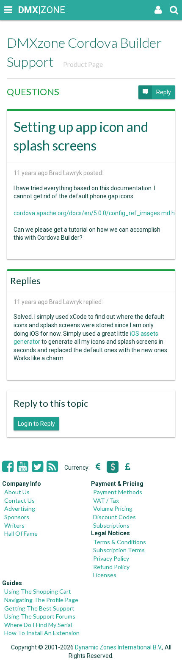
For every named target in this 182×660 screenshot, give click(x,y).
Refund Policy (111, 566)
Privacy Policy (111, 558)
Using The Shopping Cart (37, 591)
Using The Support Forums (39, 616)
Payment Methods (117, 492)
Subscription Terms (119, 549)
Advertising (19, 508)
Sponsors (16, 516)
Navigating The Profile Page (41, 599)
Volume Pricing (112, 508)
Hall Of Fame (21, 533)
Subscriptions (111, 525)
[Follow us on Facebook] (8, 467)
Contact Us (19, 500)
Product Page (83, 64)
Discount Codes (114, 516)
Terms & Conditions (119, 541)
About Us (17, 492)
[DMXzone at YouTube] (22, 467)
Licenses (104, 574)
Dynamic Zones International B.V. (118, 647)
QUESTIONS (33, 91)
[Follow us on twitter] (37, 467)
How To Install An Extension (42, 632)
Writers (14, 525)
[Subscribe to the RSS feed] (52, 467)
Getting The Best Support (39, 608)
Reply (163, 92)
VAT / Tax (106, 500)
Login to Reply (36, 423)
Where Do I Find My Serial (38, 624)
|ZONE (26, 10)
